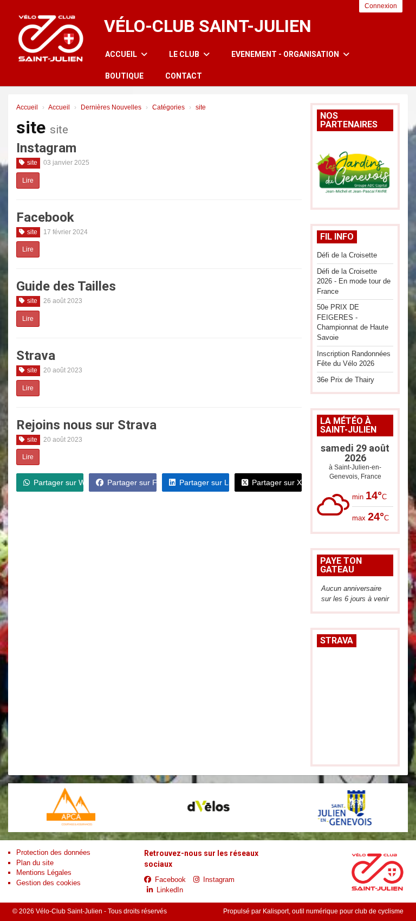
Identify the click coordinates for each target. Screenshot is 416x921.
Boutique (124, 76)
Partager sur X (277, 482)
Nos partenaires (349, 120)
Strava (35, 355)
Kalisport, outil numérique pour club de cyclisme (333, 911)
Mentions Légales (44, 872)
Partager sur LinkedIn (204, 482)
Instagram (46, 148)
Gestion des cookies (48, 883)
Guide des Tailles (66, 286)
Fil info (337, 236)
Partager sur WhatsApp (58, 482)
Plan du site (35, 863)
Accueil (122, 54)
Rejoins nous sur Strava (86, 425)
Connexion (381, 6)
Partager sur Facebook (131, 482)
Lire (28, 180)
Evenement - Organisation (286, 54)
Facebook (45, 217)
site (32, 162)
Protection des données (53, 852)
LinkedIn (170, 890)
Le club (185, 54)
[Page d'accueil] (51, 35)
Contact (183, 76)
